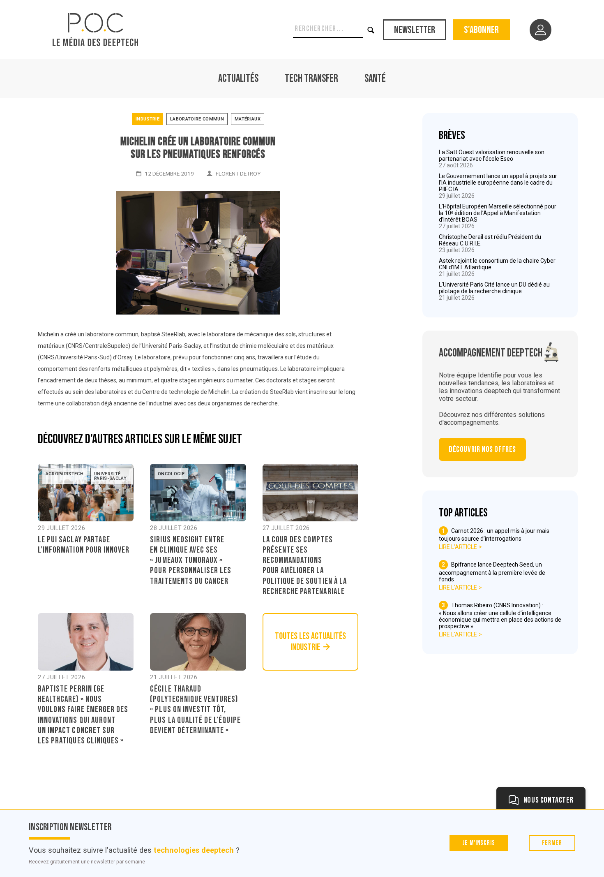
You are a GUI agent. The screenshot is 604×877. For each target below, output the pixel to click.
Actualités (238, 78)
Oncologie (171, 474)
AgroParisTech (64, 474)
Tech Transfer (311, 78)
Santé (375, 78)
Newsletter (414, 30)
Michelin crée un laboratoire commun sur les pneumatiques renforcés (197, 148)
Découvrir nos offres (482, 449)
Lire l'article (458, 547)
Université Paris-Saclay (110, 476)
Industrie (147, 119)
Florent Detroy (238, 173)
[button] (371, 30)
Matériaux (248, 119)
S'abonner (481, 30)
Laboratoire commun (197, 119)
